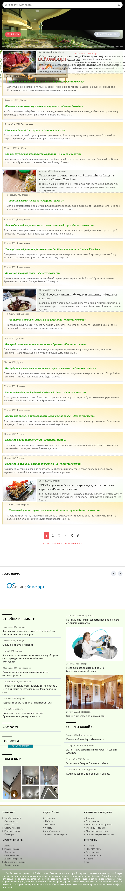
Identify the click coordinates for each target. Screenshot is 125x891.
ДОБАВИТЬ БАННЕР (20, 746)
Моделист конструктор (97, 831)
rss (87, 862)
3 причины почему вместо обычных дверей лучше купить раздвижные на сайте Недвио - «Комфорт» (30, 658)
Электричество (93, 821)
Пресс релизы (92, 852)
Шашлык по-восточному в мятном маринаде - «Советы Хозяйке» (44, 106)
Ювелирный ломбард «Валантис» (85, 739)
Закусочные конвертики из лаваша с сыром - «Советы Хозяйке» (47, 81)
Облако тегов (31, 42)
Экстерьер (50, 818)
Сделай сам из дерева (56, 834)
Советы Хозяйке (12, 827)
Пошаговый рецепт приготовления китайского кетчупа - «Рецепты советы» (54, 510)
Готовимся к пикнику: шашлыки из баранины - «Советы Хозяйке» (47, 319)
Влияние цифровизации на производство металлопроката (25, 673)
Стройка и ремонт (12, 818)
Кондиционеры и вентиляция (100, 834)
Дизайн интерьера (13, 858)
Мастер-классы (11, 849)
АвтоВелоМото (52, 831)
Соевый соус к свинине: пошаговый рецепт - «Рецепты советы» (43, 153)
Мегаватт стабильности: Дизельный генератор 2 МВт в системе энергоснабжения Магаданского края (29, 689)
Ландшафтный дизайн (15, 862)
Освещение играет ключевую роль (85, 715)
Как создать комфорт (12, 42)
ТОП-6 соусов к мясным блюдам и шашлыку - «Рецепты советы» (78, 296)
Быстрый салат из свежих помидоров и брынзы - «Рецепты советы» (46, 344)
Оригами (90, 818)
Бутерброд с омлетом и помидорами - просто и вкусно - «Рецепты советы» (50, 368)
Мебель (49, 821)
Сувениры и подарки (96, 827)
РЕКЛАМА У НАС (93, 849)
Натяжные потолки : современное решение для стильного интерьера (92, 621)
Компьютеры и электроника (99, 824)
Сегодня (90, 845)
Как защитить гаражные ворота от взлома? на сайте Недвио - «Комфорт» (28, 632)
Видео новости (11, 855)
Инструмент (50, 824)
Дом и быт (9, 824)
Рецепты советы (12, 831)
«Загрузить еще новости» (62, 543)
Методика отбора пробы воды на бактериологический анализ (85, 669)
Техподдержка (93, 855)
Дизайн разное (11, 865)
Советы (48, 827)
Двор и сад (9, 852)
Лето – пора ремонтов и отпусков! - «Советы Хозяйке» (91, 751)
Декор (7, 845)
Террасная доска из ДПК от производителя (27, 702)
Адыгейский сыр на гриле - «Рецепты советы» (32, 273)
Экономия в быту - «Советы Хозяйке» (87, 763)
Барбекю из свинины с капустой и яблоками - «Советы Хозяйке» (43, 463)
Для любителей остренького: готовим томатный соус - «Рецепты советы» (49, 225)
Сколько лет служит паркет (17, 644)
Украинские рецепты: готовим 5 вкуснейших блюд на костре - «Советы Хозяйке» (76, 177)
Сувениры (9, 834)
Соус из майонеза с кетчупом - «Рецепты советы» (35, 130)
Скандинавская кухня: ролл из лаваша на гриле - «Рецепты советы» (45, 392)
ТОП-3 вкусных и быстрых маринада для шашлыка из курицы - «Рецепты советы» (76, 487)
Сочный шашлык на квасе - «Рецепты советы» (36, 200)
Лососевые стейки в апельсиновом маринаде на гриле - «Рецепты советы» (50, 415)
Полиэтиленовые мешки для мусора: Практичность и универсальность (23, 714)
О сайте (89, 858)
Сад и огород (11, 821)
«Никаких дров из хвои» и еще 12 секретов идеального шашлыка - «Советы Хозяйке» (77, 58)
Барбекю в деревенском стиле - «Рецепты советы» (36, 439)
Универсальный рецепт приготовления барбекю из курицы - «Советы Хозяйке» (52, 249)
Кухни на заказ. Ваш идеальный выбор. (88, 773)
